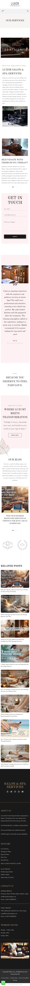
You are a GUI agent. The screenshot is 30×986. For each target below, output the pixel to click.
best (9, 473)
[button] (13, 187)
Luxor (25, 96)
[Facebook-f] (7, 791)
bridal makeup (14, 89)
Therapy (23, 511)
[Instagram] (19, 791)
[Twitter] (11, 791)
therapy (4, 96)
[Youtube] (22, 791)
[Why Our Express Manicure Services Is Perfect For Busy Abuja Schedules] (15, 499)
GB (19, 974)
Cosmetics (7, 511)
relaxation (14, 480)
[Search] (27, 11)
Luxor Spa (14, 428)
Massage (15, 511)
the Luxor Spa (15, 466)
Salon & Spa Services (15, 785)
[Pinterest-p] (15, 791)
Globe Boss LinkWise (18, 984)
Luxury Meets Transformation (15, 413)
